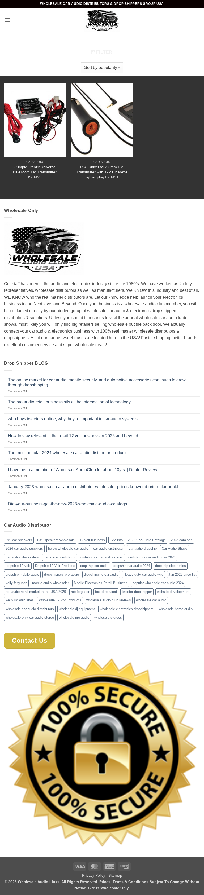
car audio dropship (143, 548)
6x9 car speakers (19, 540)
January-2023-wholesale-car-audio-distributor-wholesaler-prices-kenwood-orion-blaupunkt (93, 486)
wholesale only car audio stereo (30, 617)
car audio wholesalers (22, 557)
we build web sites (20, 600)
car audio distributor (108, 548)
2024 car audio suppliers (24, 548)
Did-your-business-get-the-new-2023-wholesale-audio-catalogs (67, 504)
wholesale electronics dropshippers (127, 609)
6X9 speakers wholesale (56, 540)
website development (173, 592)
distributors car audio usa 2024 (152, 557)
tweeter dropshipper (137, 592)
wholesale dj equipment (77, 609)
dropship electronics (170, 566)
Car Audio (88, 41)
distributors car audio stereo (101, 557)
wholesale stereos (108, 617)
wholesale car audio (151, 600)
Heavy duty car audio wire (143, 574)
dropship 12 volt (18, 566)
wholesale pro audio (74, 617)
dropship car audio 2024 (131, 566)
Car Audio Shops (175, 548)
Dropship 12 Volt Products (55, 566)
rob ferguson (80, 592)
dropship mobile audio (22, 574)
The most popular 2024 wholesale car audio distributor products (68, 453)
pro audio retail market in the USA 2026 (36, 592)
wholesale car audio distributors (30, 609)
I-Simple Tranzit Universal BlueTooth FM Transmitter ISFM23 (35, 172)
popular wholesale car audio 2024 (158, 583)
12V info (116, 540)
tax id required (106, 592)
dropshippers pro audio (61, 574)
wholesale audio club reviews (108, 600)
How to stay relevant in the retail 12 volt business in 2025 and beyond (73, 436)
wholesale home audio (176, 609)
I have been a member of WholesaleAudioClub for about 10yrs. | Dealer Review (82, 470)
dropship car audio (94, 566)
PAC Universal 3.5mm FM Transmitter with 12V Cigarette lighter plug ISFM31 (102, 172)
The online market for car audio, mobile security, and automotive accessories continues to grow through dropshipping (97, 382)
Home (64, 41)
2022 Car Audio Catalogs (147, 540)
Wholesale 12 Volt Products (60, 600)
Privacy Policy (93, 875)
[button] (7, 20)
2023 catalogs (181, 540)
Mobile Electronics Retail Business (101, 583)
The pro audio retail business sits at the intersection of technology (69, 402)
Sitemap (115, 875)
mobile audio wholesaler (50, 583)
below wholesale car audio (68, 548)
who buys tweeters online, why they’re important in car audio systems (73, 419)
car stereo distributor (59, 557)
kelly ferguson (16, 583)
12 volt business (92, 540)
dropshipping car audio (101, 574)
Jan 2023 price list (182, 574)
